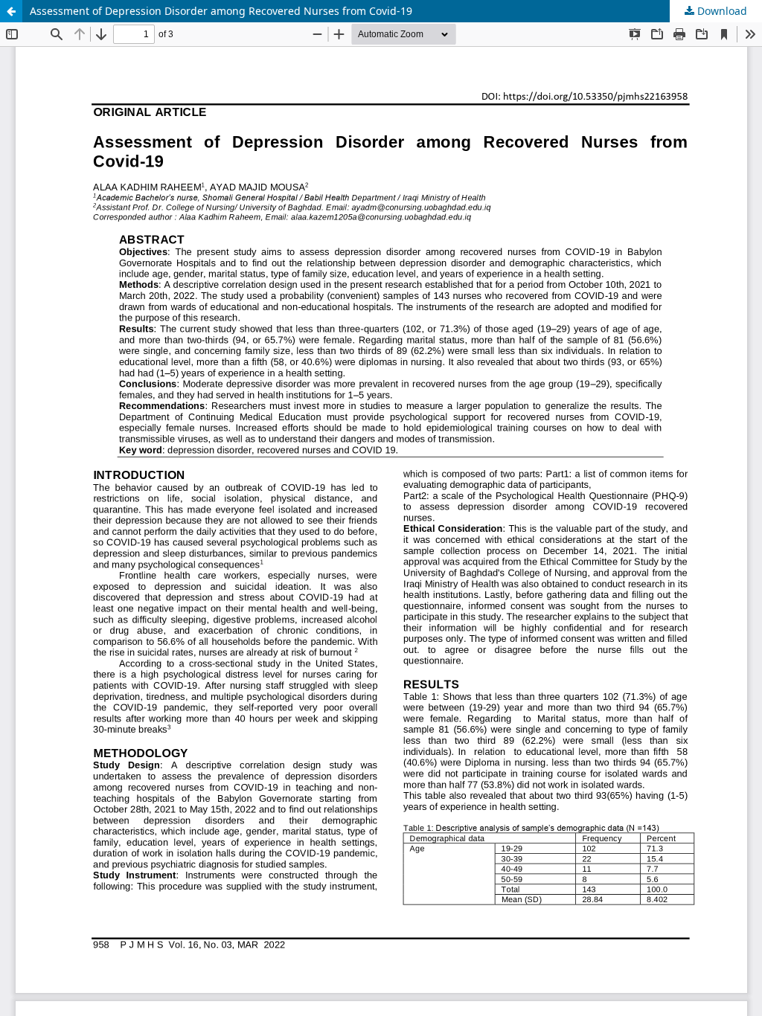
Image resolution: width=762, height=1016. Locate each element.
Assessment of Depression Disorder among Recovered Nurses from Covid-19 (221, 11)
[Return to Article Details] (11, 11)
